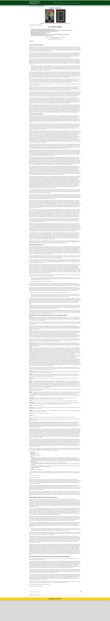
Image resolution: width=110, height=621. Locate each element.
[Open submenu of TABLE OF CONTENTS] (64, 3)
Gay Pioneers (37, 594)
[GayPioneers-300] (49, 9)
